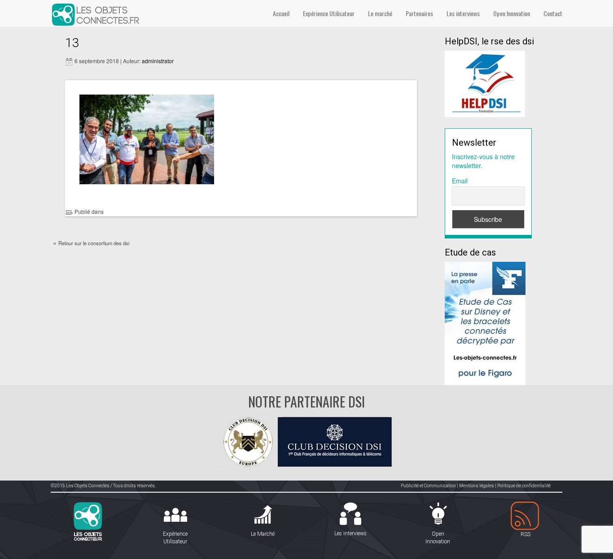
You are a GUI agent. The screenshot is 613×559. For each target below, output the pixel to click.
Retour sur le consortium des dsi (93, 243)
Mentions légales (476, 485)
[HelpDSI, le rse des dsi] (485, 82)
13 (72, 42)
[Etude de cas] (485, 322)
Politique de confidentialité (524, 485)
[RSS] (525, 516)
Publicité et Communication (428, 485)
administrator (158, 61)
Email (460, 180)
